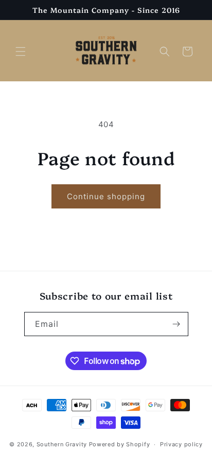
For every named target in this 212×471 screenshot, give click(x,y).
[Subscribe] (176, 324)
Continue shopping (106, 196)
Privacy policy (181, 444)
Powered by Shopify (119, 444)
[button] (20, 51)
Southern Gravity (62, 444)
